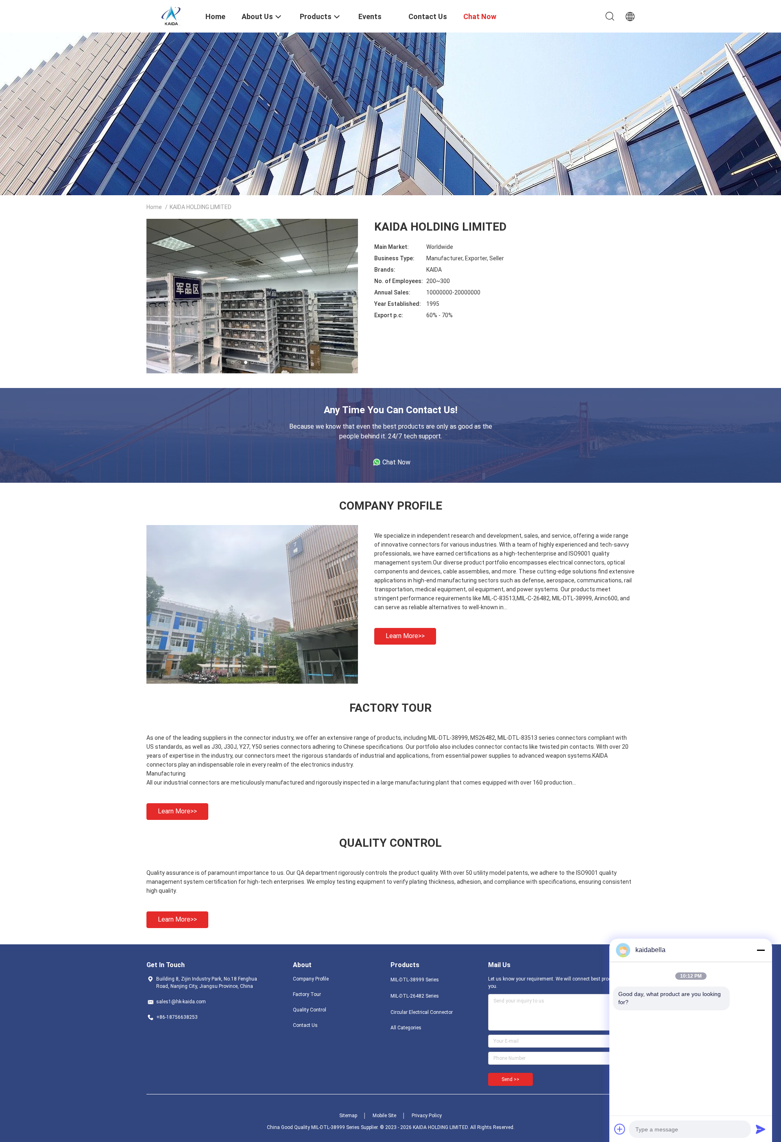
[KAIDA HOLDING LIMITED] (171, 15)
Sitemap (348, 1115)
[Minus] (761, 950)
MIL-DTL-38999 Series (414, 980)
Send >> (510, 1079)
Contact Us (305, 1025)
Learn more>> (405, 636)
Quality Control (309, 1010)
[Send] (760, 1129)
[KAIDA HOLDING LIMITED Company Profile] (252, 681)
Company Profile (311, 979)
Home (154, 207)
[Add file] (620, 1129)
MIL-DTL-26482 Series (414, 996)
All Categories (405, 1028)
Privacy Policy (427, 1115)
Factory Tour (307, 994)
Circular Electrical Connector (421, 1012)
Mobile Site (384, 1115)
